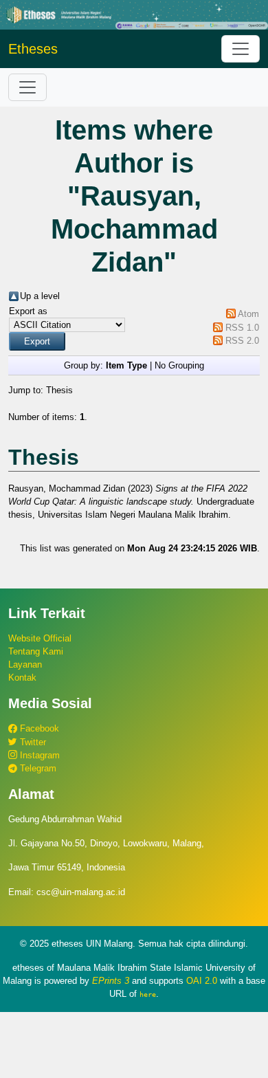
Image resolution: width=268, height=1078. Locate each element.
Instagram (38, 755)
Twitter (31, 742)
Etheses (33, 48)
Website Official (39, 638)
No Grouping (179, 365)
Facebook (38, 728)
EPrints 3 (110, 981)
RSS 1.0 (242, 327)
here (147, 994)
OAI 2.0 (201, 981)
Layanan (25, 664)
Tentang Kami (35, 651)
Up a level (40, 296)
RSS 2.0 (242, 341)
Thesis (59, 390)
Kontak (22, 677)
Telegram (36, 768)
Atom (248, 314)
